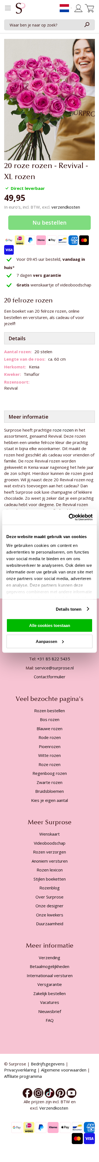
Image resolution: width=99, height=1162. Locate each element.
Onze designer (49, 905)
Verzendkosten (54, 1108)
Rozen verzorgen (49, 852)
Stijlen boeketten (50, 879)
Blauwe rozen (49, 728)
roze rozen (63, 430)
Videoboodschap (49, 843)
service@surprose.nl (54, 668)
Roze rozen (49, 764)
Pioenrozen (50, 746)
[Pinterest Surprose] (60, 1092)
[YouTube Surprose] (71, 1092)
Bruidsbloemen (49, 791)
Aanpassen (46, 641)
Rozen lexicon (50, 870)
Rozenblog (49, 887)
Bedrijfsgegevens (48, 1064)
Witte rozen (49, 755)
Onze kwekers (49, 915)
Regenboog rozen (49, 773)
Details (17, 338)
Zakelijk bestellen (49, 993)
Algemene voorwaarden (63, 1070)
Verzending (49, 957)
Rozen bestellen (49, 710)
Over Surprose (49, 897)
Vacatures (49, 1002)
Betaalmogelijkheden (49, 966)
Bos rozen (49, 719)
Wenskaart (49, 834)
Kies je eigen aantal (49, 800)
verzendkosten (65, 207)
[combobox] (49, 24)
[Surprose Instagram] (38, 1092)
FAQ (50, 1020)
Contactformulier (49, 676)
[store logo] (20, 10)
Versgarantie (49, 984)
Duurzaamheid (49, 923)
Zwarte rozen (49, 782)
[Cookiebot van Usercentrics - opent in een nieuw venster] (70, 517)
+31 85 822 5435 (53, 658)
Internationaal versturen (50, 975)
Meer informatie (28, 416)
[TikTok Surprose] (49, 1092)
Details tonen (68, 609)
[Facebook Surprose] (27, 1092)
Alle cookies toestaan (49, 625)
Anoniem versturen (50, 861)
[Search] (86, 24)
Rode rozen (49, 737)
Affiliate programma (23, 1076)
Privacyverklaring (20, 1070)
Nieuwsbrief (49, 1011)
